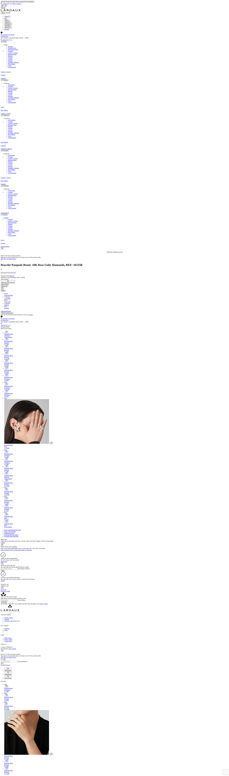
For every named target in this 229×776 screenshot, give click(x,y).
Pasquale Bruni (12, 54)
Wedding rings (12, 48)
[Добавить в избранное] (6, 332)
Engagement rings (13, 49)
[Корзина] (9, 13)
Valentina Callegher (13, 62)
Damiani (10, 61)
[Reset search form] (4, 659)
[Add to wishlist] (2, 288)
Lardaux (10, 57)
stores (31, 314)
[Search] (3, 8)
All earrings (11, 85)
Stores (14, 3)
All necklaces (11, 120)
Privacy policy (44, 604)
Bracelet (12, 276)
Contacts (18, 3)
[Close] (2, 545)
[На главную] (10, 613)
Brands (6, 218)
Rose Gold (7, 302)
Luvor (9, 65)
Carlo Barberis (12, 67)
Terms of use (8, 638)
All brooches (11, 190)
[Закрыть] (2, 248)
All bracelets (11, 155)
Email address (21, 600)
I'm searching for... (23, 661)
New (5, 18)
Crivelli (10, 59)
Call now (12, 621)
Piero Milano (11, 64)
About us (6, 628)
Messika (10, 56)
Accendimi (7, 298)
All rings (10, 46)
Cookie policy (8, 641)
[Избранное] (7, 13)
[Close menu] (5, 6)
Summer (6, 29)
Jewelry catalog (8, 617)
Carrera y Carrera (13, 53)
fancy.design (12, 649)
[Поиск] (3, 13)
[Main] (11, 11)
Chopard (10, 51)
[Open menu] (2, 6)
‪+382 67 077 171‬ (7, 3)
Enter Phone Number (24, 568)
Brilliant (6, 305)
